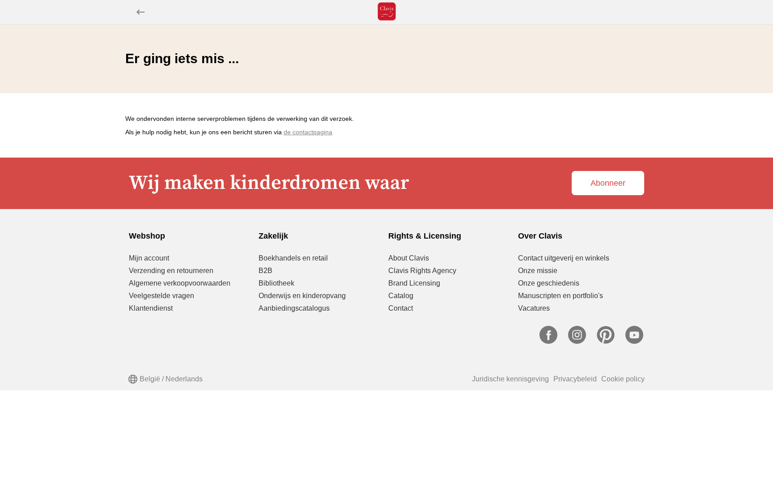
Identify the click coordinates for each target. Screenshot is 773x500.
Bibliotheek (276, 283)
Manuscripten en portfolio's (560, 295)
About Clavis (408, 258)
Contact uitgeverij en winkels (563, 258)
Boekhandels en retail (293, 258)
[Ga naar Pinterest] (606, 341)
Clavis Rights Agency (422, 270)
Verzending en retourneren (171, 270)
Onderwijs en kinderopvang (302, 295)
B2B (265, 270)
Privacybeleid (575, 379)
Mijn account (149, 258)
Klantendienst (151, 308)
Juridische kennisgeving (510, 379)
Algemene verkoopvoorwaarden (179, 283)
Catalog (400, 295)
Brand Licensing (414, 283)
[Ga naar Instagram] (577, 341)
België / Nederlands (171, 379)
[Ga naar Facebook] (548, 341)
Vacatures (534, 308)
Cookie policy (623, 379)
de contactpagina (308, 132)
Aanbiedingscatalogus (294, 308)
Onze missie (537, 270)
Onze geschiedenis (548, 283)
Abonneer (607, 183)
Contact (400, 308)
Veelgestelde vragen (161, 295)
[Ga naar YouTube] (634, 341)
